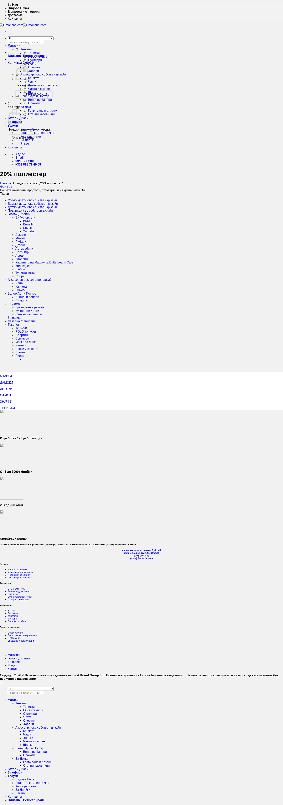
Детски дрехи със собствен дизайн (32, 207)
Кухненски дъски (27, 310)
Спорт (19, 276)
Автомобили (24, 248)
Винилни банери (40, 99)
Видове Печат (18, 8)
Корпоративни (30, 136)
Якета (32, 63)
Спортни (34, 67)
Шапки (33, 92)
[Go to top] (1, 683)
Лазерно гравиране (22, 321)
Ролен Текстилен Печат (37, 132)
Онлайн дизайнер (17, 621)
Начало (5, 183)
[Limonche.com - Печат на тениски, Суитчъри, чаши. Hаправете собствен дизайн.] (23, 25)
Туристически (25, 272)
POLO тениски (38, 56)
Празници (22, 252)
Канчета (33, 78)
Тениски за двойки (18, 569)
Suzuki (28, 227)
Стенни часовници (41, 114)
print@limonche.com (141, 558)
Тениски (34, 53)
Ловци (19, 255)
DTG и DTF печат (17, 588)
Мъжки (20, 238)
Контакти (15, 18)
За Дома (26, 106)
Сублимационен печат (20, 596)
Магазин (14, 45)
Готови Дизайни (19, 214)
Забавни (21, 259)
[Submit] (9, 697)
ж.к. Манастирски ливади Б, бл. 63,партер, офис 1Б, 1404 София (142, 551)
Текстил (26, 49)
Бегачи (25, 143)
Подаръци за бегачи (19, 575)
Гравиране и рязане (42, 110)
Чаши (32, 81)
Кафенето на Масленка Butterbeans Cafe (44, 262)
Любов (20, 269)
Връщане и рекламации (21, 640)
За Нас (13, 4)
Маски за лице (25, 342)
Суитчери (35, 60)
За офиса (14, 317)
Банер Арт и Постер (34, 96)
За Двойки (27, 140)
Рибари (20, 241)
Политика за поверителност (23, 635)
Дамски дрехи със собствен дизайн (33, 203)
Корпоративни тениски (20, 572)
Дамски (20, 234)
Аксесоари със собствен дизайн (43, 74)
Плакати (34, 103)
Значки (33, 85)
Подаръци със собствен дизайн (30, 210)
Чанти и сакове (39, 88)
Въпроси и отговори (24, 11)
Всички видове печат (19, 591)
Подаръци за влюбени (20, 577)
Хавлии (33, 71)
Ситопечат (14, 594)
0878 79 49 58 (141, 555)
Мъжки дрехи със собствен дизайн (32, 200)
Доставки (15, 15)
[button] (8, 103)
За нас (11, 610)
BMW (27, 221)
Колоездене (23, 266)
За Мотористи (25, 217)
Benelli (28, 224)
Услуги (13, 125)
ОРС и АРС (14, 638)
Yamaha (28, 231)
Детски (20, 245)
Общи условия (15, 632)
